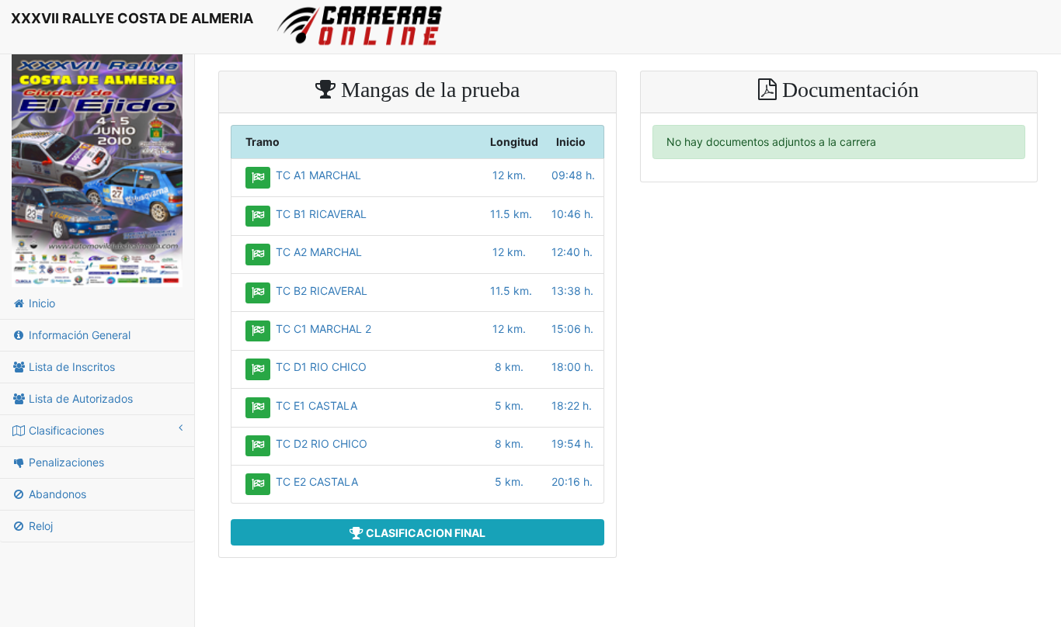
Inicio (40, 303)
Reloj (39, 525)
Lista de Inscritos (70, 366)
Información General (78, 334)
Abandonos (56, 494)
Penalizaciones (65, 462)
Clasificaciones (65, 430)
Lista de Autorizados (79, 398)
